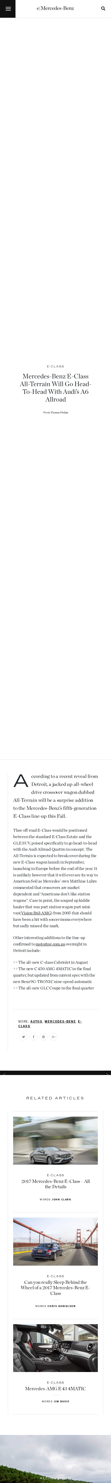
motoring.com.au (50, 944)
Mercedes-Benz (60, 1022)
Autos (36, 1022)
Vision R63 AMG (36, 913)
